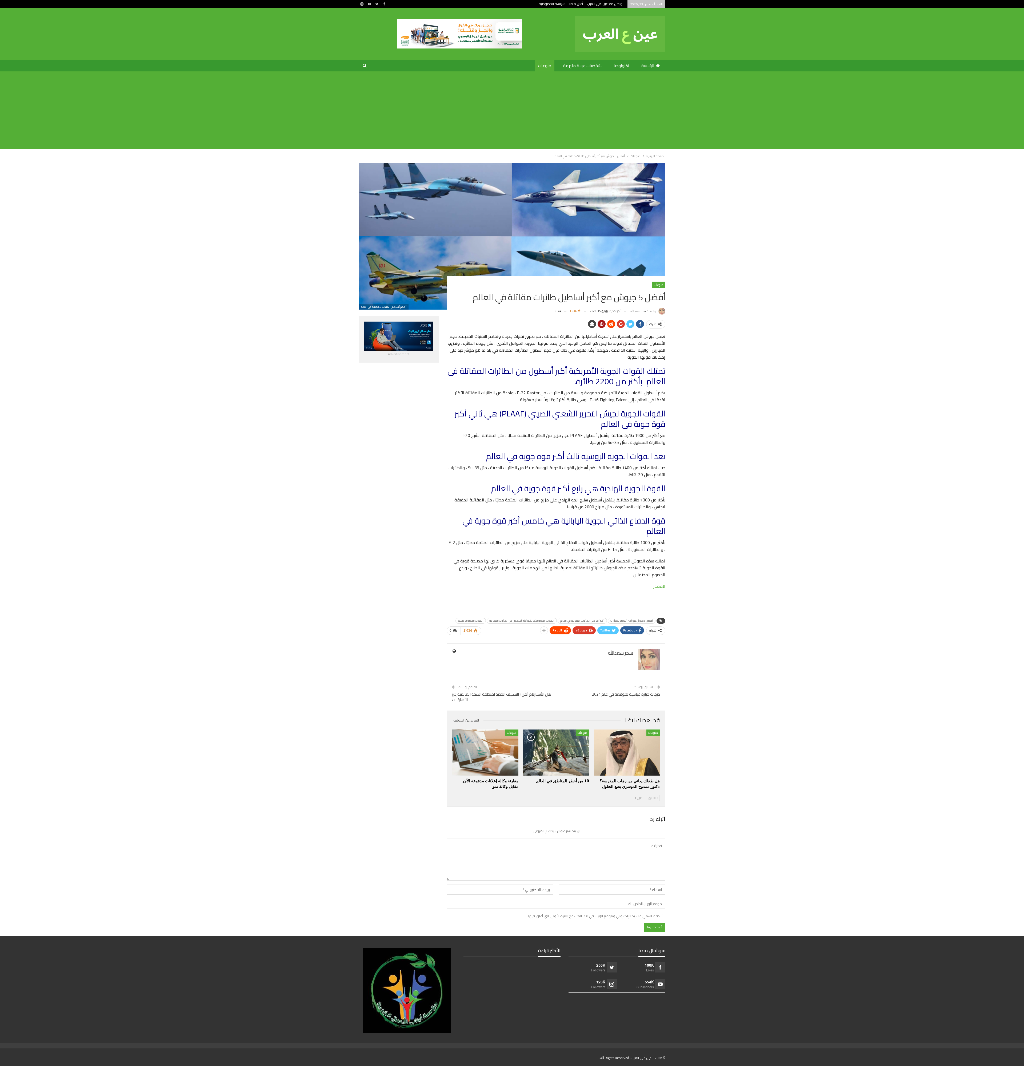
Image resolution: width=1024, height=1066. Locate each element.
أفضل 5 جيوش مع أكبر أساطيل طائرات (631, 620)
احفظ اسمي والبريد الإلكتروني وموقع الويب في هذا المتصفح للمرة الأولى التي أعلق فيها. (594, 916)
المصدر (659, 586)
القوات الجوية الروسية (470, 620)
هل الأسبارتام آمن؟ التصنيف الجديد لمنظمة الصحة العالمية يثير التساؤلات (501, 697)
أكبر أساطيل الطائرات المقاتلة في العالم (582, 620)
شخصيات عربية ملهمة (582, 66)
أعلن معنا (576, 4)
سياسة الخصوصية (552, 4)
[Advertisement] (512, 111)
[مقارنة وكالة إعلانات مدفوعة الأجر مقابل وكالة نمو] (485, 752)
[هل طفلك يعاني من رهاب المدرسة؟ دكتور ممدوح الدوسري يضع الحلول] (627, 752)
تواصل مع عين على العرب (605, 4)
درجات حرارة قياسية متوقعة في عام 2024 (626, 694)
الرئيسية (647, 66)
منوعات (544, 66)
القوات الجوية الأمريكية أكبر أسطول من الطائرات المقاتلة (521, 620)
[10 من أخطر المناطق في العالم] (556, 752)
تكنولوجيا (621, 66)
